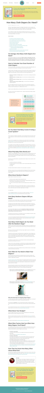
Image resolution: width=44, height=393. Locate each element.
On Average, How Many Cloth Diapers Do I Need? (16, 38)
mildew (16, 260)
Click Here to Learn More (19, 15)
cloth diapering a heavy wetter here (21, 334)
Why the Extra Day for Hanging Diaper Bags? (17, 47)
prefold (9, 141)
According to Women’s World (12, 259)
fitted (12, 141)
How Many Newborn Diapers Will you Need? (16, 44)
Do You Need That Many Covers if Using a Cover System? (18, 40)
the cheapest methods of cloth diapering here (22, 320)
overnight (31, 146)
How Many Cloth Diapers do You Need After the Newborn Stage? (18, 45)
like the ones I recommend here (27, 281)
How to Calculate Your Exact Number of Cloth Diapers (17, 39)
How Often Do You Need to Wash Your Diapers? (16, 46)
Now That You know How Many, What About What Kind (17, 51)
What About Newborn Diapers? (14, 43)
